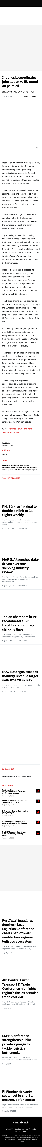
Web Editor (6, 455)
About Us (9, 1129)
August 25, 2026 (8, 796)
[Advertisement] (21, 47)
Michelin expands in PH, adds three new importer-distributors (14, 822)
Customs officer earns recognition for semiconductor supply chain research (13, 791)
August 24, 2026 (8, 838)
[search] (37, 3)
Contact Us (19, 1129)
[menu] (3, 3)
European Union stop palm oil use (26, 467)
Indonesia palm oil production (11, 470)
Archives (17, 1132)
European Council (22, 465)
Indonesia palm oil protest (30, 470)
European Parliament (8, 467)
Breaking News (9, 92)
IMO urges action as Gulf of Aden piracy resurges (15, 812)
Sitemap (25, 1132)
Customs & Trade (26, 92)
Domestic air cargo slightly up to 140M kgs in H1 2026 (14, 801)
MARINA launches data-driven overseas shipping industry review (14, 834)
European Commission (9, 465)
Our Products (31, 1129)
